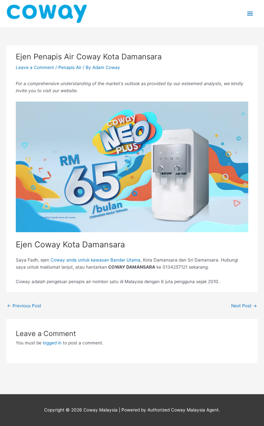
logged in (52, 342)
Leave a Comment (35, 67)
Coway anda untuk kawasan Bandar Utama (95, 260)
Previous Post (24, 305)
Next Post (244, 305)
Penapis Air (69, 67)
